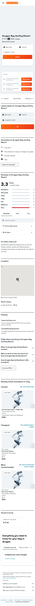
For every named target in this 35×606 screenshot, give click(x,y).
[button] (3, 3)
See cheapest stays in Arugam (27, 426)
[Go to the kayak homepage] (12, 3)
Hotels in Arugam (10, 558)
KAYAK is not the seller (10, 584)
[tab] (6, 213)
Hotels (10, 600)
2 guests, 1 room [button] (9, 52)
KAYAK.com (4, 600)
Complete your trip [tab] (10, 547)
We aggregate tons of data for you (14, 587)
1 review (17, 39)
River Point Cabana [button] (7, 451)
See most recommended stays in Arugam (26, 465)
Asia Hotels (17, 600)
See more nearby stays (27, 387)
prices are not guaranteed (9, 578)
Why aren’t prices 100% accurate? (14, 590)
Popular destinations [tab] (25, 547)
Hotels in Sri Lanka (27, 600)
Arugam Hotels (9, 601)
